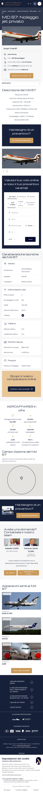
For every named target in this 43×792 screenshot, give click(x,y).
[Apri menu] (39, 4)
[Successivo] (7, 171)
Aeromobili (11, 11)
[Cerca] (34, 4)
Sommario (6, 83)
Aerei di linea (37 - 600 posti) (26, 11)
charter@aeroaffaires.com (23, 745)
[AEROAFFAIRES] (2, 4)
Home (4, 11)
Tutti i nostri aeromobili (22, 670)
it (28, 4)
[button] (21, 75)
